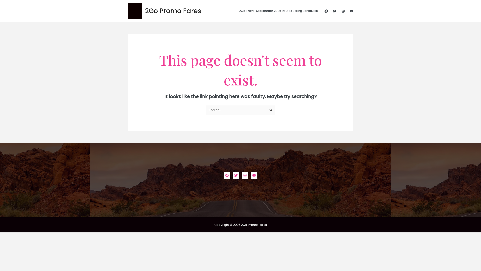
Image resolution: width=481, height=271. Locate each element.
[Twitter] (334, 11)
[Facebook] (326, 11)
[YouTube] (351, 11)
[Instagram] (343, 11)
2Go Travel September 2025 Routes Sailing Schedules (278, 11)
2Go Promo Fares (173, 10)
